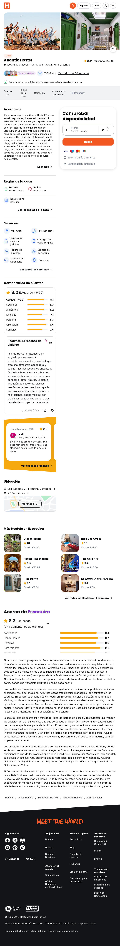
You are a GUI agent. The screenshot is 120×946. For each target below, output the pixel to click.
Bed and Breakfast (50, 855)
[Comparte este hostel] (113, 49)
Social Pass (76, 839)
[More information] (50, 343)
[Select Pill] (73, 5)
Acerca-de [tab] (8, 93)
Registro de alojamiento (100, 878)
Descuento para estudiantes (78, 880)
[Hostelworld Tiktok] (22, 847)
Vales (93, 923)
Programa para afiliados (102, 886)
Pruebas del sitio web (16, 931)
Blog (72, 847)
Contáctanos (52, 875)
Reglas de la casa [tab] (23, 92)
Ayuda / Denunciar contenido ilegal (53, 884)
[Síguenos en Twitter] (15, 840)
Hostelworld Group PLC (100, 842)
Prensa (98, 850)
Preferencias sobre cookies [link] (63, 931)
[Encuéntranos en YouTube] (7, 847)
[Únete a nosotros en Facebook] (7, 840)
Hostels (49, 839)
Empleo (98, 858)
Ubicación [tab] (39, 93)
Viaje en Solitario (79, 872)
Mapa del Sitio (38, 931)
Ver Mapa (37, 64)
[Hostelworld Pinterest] (15, 847)
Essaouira (9, 64)
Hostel (8, 56)
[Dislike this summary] (52, 410)
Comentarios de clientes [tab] (58, 93)
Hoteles (49, 847)
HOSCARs (75, 863)
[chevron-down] (48, 623)
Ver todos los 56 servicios (73, 73)
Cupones (83, 923)
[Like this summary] (45, 410)
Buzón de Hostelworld (100, 894)
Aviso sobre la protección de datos (24, 923)
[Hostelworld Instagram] (22, 840)
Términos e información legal (60, 923)
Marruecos (22, 64)
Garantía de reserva (76, 855)
